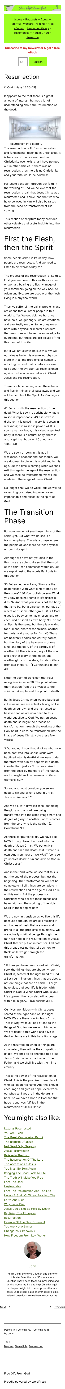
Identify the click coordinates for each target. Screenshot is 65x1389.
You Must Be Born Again (20, 1168)
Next (3, 1307)
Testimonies (21, 32)
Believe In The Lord (16, 1155)
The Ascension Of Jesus (20, 1164)
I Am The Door (13, 1182)
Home (18, 19)
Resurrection (12, 1217)
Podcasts (31, 19)
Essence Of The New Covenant (24, 1222)
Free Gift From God (17, 1373)
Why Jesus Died (14, 1204)
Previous (59, 1307)
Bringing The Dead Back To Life (25, 1173)
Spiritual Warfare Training (28, 23)
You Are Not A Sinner (18, 1226)
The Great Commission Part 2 (23, 1137)
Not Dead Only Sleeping (20, 1146)
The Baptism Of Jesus (18, 1141)
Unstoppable (12, 1186)
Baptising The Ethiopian (20, 1213)
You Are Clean (13, 1133)
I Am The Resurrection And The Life (27, 1191)
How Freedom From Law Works (25, 1235)
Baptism (8, 1346)
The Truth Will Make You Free (23, 1177)
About (45, 19)
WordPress (39, 1381)
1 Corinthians (23, 1329)
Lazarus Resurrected (17, 1128)
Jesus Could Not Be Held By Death (27, 1208)
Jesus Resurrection (16, 1150)
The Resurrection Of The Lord (23, 1159)
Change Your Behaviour (19, 1231)
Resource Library (38, 28)
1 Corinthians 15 (41, 1329)
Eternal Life (21, 1346)
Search (38, 61)
